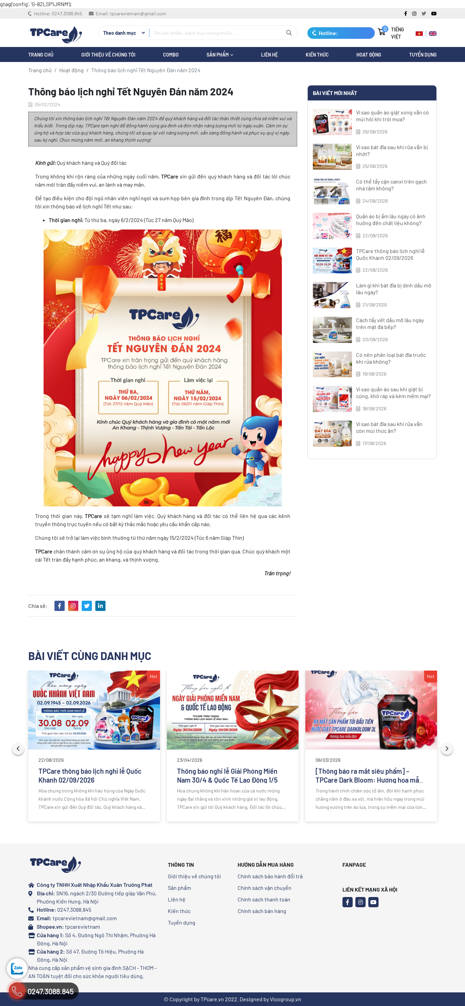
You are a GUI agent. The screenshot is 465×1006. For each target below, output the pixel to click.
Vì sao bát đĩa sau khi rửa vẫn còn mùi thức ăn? (389, 427)
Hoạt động (368, 55)
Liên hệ (177, 899)
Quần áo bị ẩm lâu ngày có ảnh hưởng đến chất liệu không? (391, 219)
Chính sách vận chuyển (264, 887)
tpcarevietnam (82, 926)
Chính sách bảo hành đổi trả (270, 876)
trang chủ (40, 55)
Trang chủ (40, 70)
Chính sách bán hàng (262, 911)
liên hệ (269, 55)
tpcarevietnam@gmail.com (138, 13)
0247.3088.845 (67, 13)
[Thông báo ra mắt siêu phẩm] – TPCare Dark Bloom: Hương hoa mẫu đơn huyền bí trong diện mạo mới (369, 780)
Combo (171, 55)
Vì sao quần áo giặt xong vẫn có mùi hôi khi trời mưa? (392, 115)
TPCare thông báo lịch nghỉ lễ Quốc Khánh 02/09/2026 (390, 254)
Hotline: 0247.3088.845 (330, 34)
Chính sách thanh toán (264, 899)
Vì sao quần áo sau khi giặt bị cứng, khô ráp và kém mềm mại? (393, 392)
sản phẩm (218, 55)
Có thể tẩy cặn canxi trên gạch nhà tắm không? (391, 184)
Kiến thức (317, 55)
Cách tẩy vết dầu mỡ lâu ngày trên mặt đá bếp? (390, 323)
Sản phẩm (179, 887)
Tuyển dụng (423, 55)
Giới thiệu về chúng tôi (108, 55)
